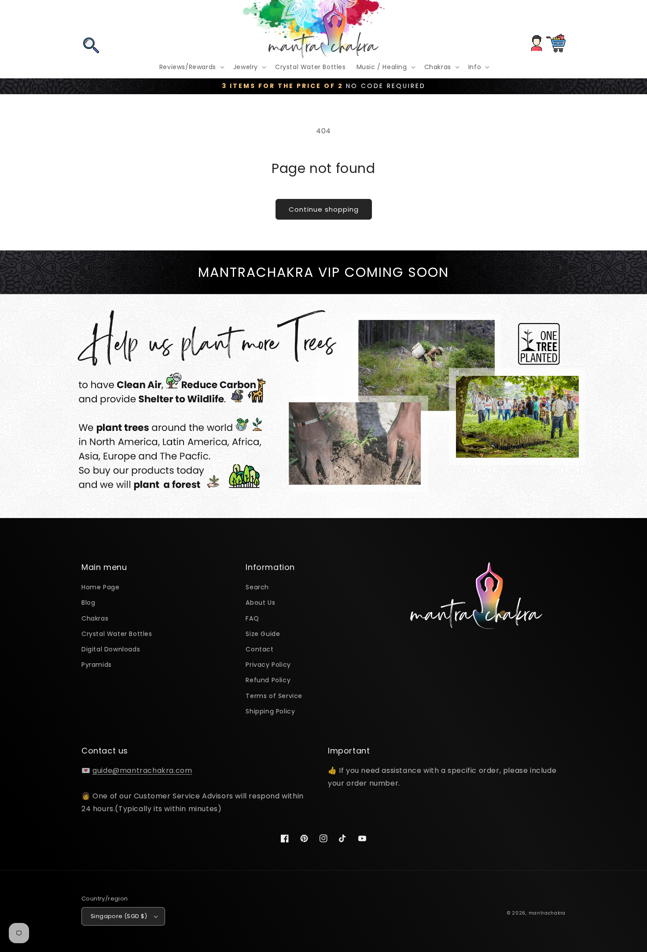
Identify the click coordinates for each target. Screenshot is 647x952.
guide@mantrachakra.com (142, 770)
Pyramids (96, 664)
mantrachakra (547, 913)
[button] (91, 19)
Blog (88, 602)
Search (257, 587)
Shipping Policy (270, 711)
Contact (259, 649)
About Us (260, 602)
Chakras (94, 618)
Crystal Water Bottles (116, 633)
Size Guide (263, 633)
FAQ (252, 618)
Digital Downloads (110, 649)
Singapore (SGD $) (119, 916)
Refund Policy (268, 680)
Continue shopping (324, 209)
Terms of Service (274, 695)
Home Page (100, 587)
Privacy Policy (268, 664)
